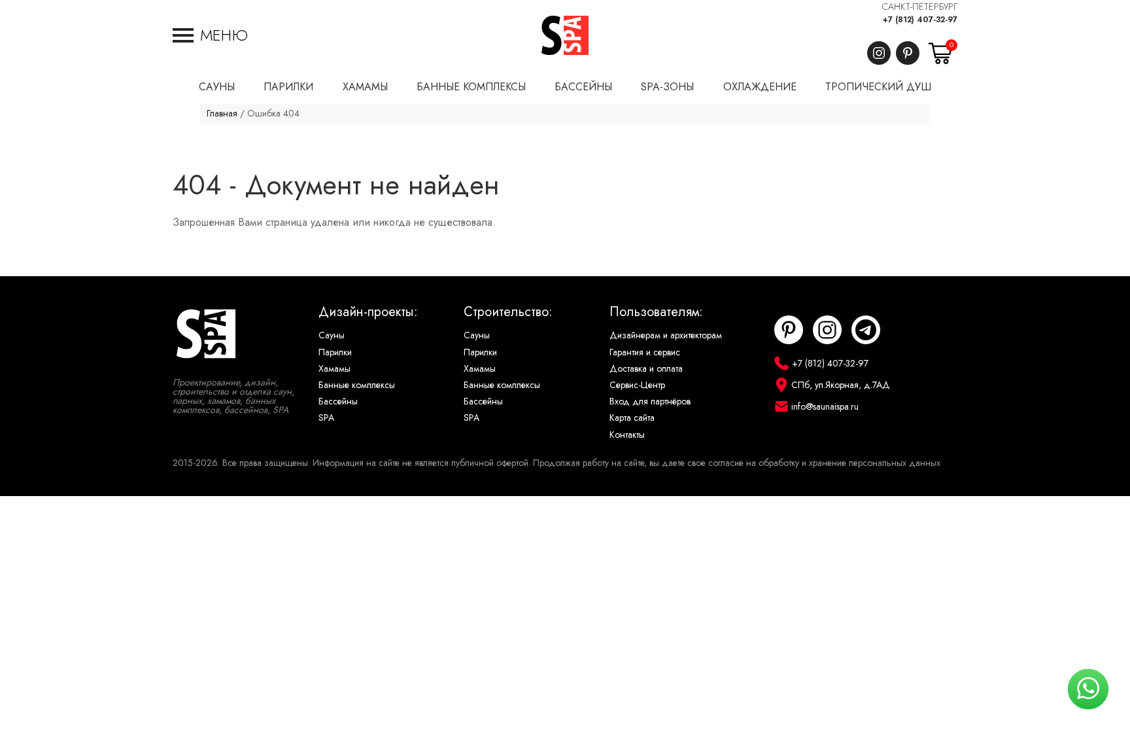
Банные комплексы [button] (471, 87)
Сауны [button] (217, 87)
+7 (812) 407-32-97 (920, 19)
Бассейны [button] (583, 87)
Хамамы (334, 369)
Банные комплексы (356, 385)
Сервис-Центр (637, 385)
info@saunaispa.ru (825, 407)
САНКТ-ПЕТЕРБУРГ (919, 7)
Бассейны (338, 401)
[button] (210, 35)
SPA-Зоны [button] (667, 87)
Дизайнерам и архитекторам (665, 335)
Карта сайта (632, 418)
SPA (326, 418)
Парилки (335, 352)
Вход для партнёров (650, 401)
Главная (222, 113)
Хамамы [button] (365, 87)
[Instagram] (879, 53)
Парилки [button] (288, 87)
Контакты (627, 435)
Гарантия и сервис (644, 352)
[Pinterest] (907, 53)
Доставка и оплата (646, 369)
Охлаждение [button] (759, 87)
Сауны (331, 335)
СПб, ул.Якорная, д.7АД (840, 385)
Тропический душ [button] (878, 87)
